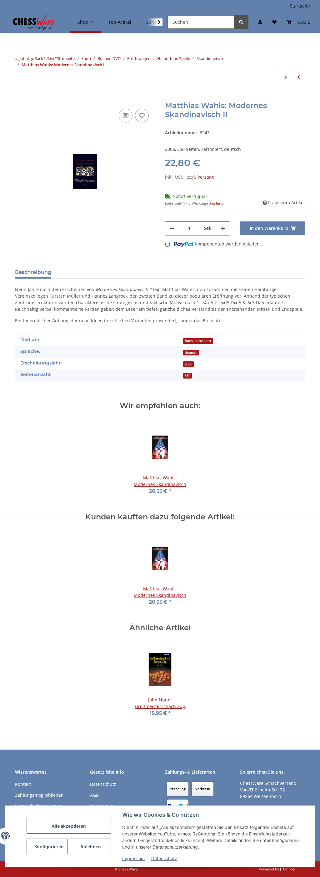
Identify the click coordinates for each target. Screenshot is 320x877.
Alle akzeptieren (69, 826)
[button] (260, 22)
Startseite (300, 6)
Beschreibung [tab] (33, 272)
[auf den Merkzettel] (142, 115)
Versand (206, 177)
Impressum (133, 858)
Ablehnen (90, 846)
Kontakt (23, 784)
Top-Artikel (119, 22)
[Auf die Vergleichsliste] (125, 115)
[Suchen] (241, 22)
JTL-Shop (287, 869)
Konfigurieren (49, 846)
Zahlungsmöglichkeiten (39, 795)
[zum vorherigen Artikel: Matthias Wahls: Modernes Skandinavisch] (298, 77)
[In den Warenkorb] (20, 97)
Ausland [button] (216, 203)
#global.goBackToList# (36, 58)
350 (187, 376)
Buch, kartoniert (198, 341)
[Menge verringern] (172, 228)
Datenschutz (164, 858)
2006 (188, 364)
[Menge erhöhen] (223, 228)
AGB (94, 795)
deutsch (191, 352)
